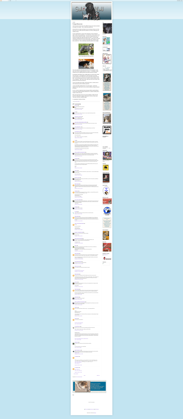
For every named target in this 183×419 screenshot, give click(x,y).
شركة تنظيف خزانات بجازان (78, 362)
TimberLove (76, 342)
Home (84, 375)
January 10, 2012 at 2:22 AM (78, 304)
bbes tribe (76, 105)
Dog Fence (82, 270)
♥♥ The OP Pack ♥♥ (77, 131)
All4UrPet (76, 307)
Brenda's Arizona (77, 177)
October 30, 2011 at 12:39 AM (78, 197)
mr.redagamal (76, 356)
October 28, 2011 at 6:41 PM (78, 119)
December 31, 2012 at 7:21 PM (79, 330)
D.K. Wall (76, 211)
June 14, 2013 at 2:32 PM (78, 347)
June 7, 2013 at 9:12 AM (78, 339)
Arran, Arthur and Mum (78, 199)
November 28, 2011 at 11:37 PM (79, 279)
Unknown (76, 318)
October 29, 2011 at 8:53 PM (78, 181)
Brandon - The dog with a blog (79, 232)
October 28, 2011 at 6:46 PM (78, 124)
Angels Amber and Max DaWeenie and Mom (81, 122)
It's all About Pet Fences (78, 270)
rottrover (76, 170)
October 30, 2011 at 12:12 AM (78, 188)
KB (75, 140)
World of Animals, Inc (77, 350)
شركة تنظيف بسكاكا (77, 369)
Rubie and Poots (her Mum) (78, 238)
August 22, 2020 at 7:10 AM (78, 372)
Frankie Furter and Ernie (78, 116)
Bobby (75, 245)
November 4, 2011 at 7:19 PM (78, 229)
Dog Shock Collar (77, 322)
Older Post (98, 375)
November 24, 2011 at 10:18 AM (79, 263)
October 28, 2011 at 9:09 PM (78, 137)
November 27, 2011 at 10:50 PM (79, 271)
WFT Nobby (76, 158)
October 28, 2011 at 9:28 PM (78, 149)
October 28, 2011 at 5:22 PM (78, 109)
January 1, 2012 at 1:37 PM (78, 294)
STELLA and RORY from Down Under (80, 152)
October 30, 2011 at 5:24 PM (78, 204)
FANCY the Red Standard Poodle (79, 223)
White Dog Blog (77, 216)
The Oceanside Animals (78, 261)
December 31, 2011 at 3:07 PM (79, 286)
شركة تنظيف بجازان (77, 363)
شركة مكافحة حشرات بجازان (78, 361)
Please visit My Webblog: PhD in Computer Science (81, 338)
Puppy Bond (81, 322)
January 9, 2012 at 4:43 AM (78, 299)
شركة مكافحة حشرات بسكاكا (78, 370)
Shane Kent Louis (77, 266)
